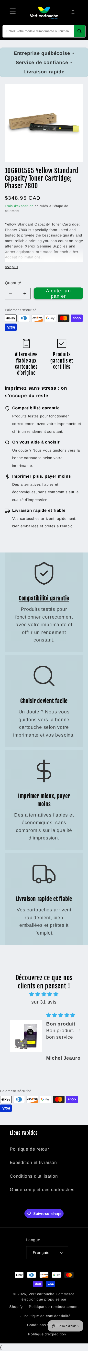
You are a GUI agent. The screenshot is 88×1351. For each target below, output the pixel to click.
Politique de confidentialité (47, 1316)
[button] (13, 11)
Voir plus (11, 267)
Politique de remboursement (54, 1307)
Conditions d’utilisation (47, 1325)
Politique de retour (29, 1149)
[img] (44, 994)
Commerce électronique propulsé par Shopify (42, 1300)
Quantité (13, 283)
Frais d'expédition (19, 206)
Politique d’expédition (47, 1334)
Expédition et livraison (33, 1162)
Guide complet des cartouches (42, 1189)
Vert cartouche (42, 1294)
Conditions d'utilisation (34, 1176)
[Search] (79, 31)
